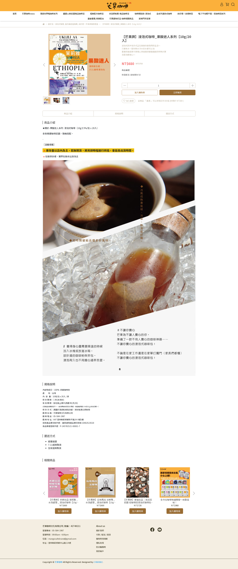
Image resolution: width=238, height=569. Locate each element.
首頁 (15, 13)
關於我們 (100, 530)
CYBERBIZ (98, 562)
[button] (114, 64)
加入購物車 (140, 92)
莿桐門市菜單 (144, 18)
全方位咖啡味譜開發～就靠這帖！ (174, 501)
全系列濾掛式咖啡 (164, 13)
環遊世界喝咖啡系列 (49, 13)
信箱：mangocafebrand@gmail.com (59, 538)
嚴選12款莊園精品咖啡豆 (74, 13)
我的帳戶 (100, 551)
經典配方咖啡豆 (97, 13)
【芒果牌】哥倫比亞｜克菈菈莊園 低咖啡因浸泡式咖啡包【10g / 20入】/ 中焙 (137, 501)
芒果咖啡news (28, 13)
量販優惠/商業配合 (96, 18)
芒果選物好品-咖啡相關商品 (121, 18)
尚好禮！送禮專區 (185, 13)
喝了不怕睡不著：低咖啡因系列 (211, 13)
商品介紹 (68, 113)
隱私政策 (100, 542)
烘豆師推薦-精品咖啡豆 (119, 13)
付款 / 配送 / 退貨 (103, 534)
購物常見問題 (102, 538)
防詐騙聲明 (101, 547)
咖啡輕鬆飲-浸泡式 (143, 13)
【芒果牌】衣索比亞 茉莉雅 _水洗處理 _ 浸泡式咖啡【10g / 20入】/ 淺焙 (63, 501)
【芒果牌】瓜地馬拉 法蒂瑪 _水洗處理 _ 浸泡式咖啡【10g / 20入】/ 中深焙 (100, 501)
